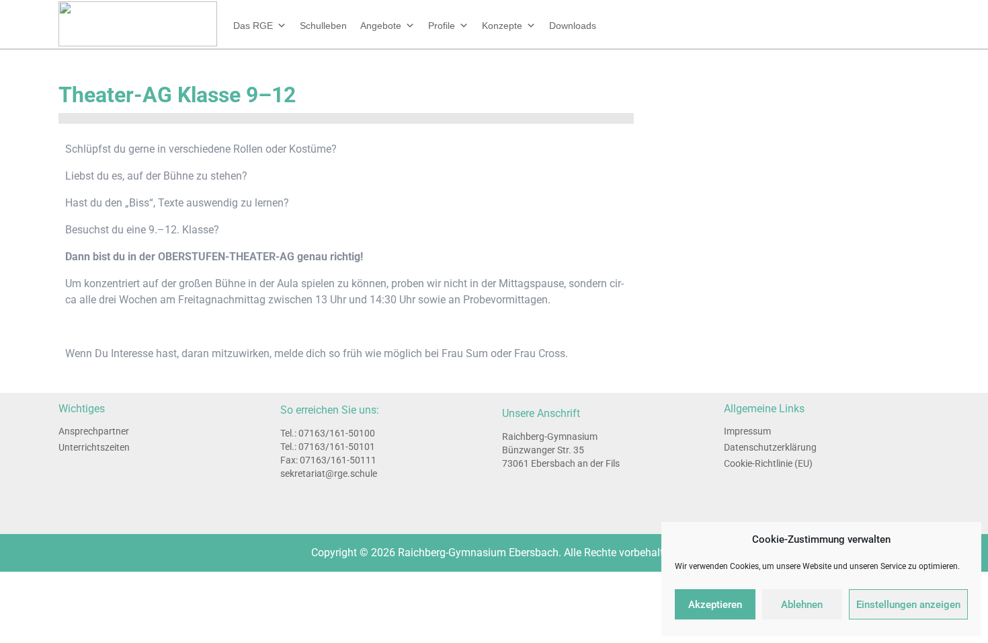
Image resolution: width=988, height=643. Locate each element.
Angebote (380, 25)
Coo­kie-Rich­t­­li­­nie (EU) (768, 463)
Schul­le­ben (323, 25)
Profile (441, 25)
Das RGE (253, 25)
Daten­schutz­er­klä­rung (770, 447)
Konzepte (502, 25)
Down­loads (572, 25)
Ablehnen (802, 605)
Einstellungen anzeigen (908, 605)
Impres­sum (747, 431)
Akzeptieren (715, 605)
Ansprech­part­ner (93, 431)
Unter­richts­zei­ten (94, 447)
